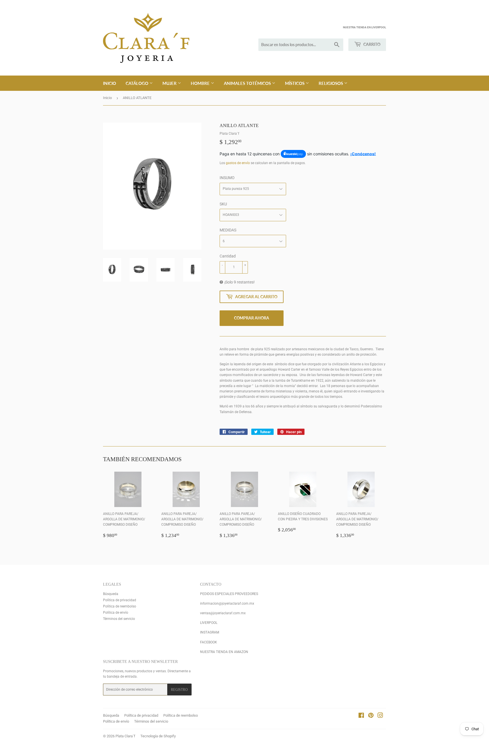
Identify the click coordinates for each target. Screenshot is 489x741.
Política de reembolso (119, 606)
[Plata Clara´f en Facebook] (361, 716)
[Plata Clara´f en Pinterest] (371, 716)
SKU (223, 204)
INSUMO (227, 177)
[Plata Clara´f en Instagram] (380, 716)
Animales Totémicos (248, 83)
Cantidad (228, 256)
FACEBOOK (208, 642)
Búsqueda (110, 594)
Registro (179, 690)
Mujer (170, 83)
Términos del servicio (119, 619)
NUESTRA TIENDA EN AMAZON (224, 652)
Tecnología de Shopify (158, 736)
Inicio (109, 83)
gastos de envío (238, 163)
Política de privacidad (119, 600)
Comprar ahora (251, 317)
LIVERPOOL (208, 623)
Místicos (295, 83)
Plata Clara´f (125, 736)
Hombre (201, 83)
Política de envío (115, 613)
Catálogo (137, 83)
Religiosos (331, 83)
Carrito (371, 44)
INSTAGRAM (209, 632)
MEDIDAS (228, 230)
